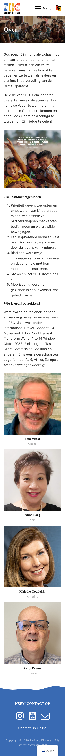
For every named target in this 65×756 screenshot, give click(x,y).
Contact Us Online (32, 728)
